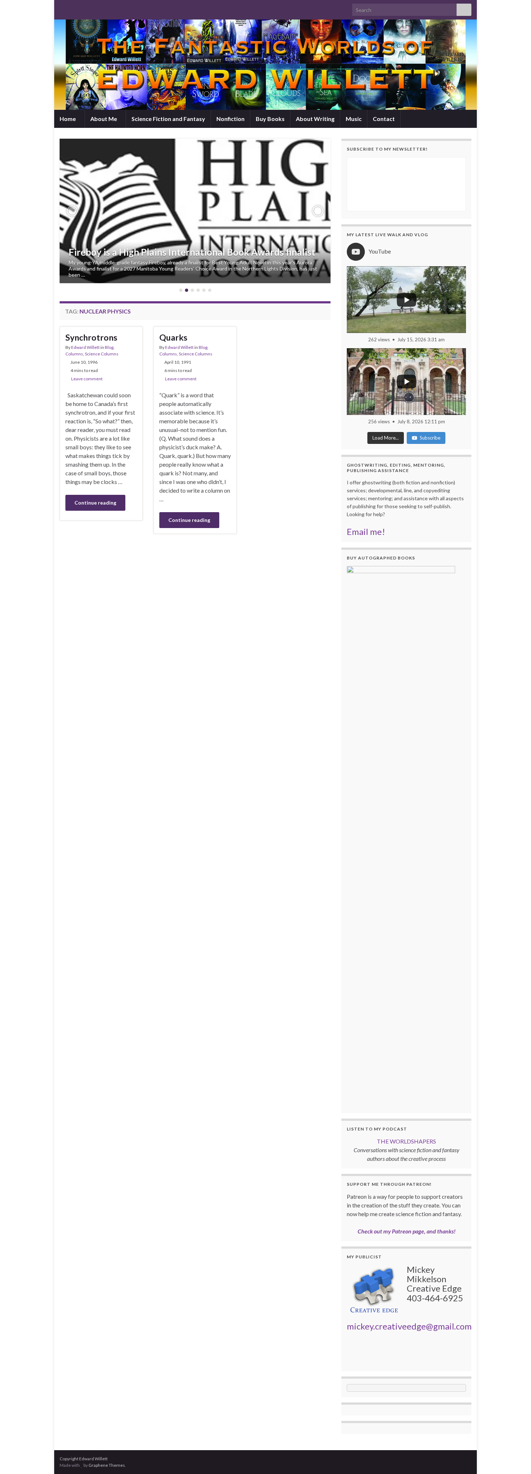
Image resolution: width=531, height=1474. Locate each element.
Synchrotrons (91, 337)
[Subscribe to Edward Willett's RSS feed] (63, 8)
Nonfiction (230, 118)
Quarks (173, 337)
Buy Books (270, 118)
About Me (104, 118)
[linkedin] (97, 8)
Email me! (366, 531)
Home (68, 118)
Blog (109, 347)
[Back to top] (515, 1458)
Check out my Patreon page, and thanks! (407, 1231)
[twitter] (74, 8)
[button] (72, 211)
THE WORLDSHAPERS (406, 1141)
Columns (74, 353)
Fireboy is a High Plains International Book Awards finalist (192, 252)
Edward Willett (85, 347)
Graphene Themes (106, 1465)
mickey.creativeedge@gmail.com (409, 1326)
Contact (384, 118)
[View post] (195, 211)
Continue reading (95, 503)
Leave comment (87, 378)
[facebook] (86, 8)
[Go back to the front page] (265, 65)
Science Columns (101, 353)
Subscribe (430, 438)
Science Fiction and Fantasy (168, 118)
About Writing (315, 118)
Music (354, 118)
